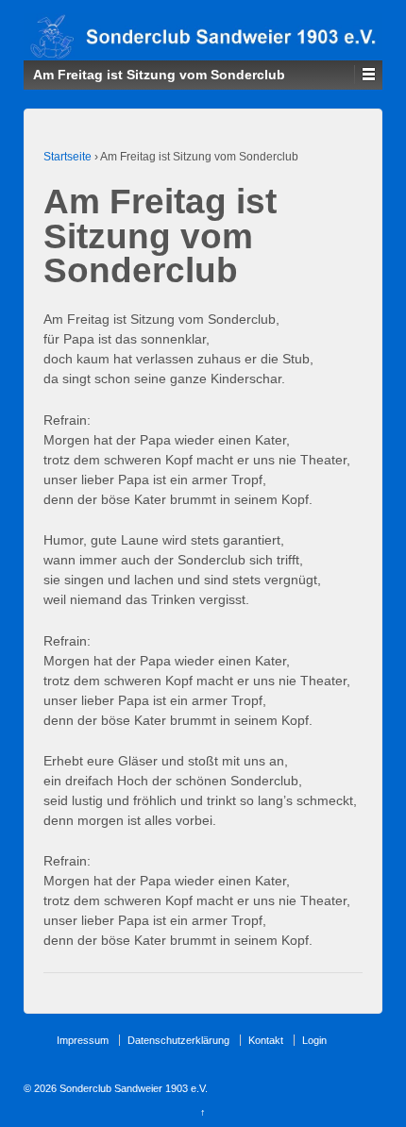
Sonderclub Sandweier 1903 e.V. (132, 1088)
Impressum (83, 1040)
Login (314, 1040)
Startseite (67, 156)
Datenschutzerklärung (178, 1040)
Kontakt (265, 1040)
